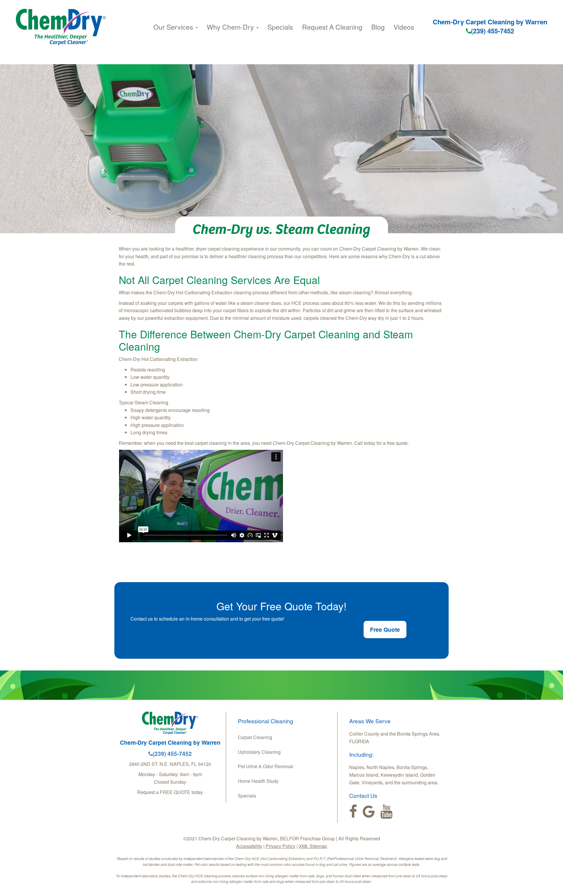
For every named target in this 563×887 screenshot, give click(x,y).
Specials (280, 27)
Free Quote (385, 629)
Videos (404, 27)
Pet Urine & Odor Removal (265, 766)
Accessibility (249, 846)
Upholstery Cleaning (259, 752)
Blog (378, 27)
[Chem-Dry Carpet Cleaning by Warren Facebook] (353, 812)
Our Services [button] (174, 27)
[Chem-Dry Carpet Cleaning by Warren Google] (369, 812)
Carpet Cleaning (255, 737)
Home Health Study (258, 781)
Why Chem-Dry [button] (231, 27)
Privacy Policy (280, 846)
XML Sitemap (313, 846)
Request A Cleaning (332, 27)
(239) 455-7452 (492, 31)
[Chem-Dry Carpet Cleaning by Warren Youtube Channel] (386, 812)
